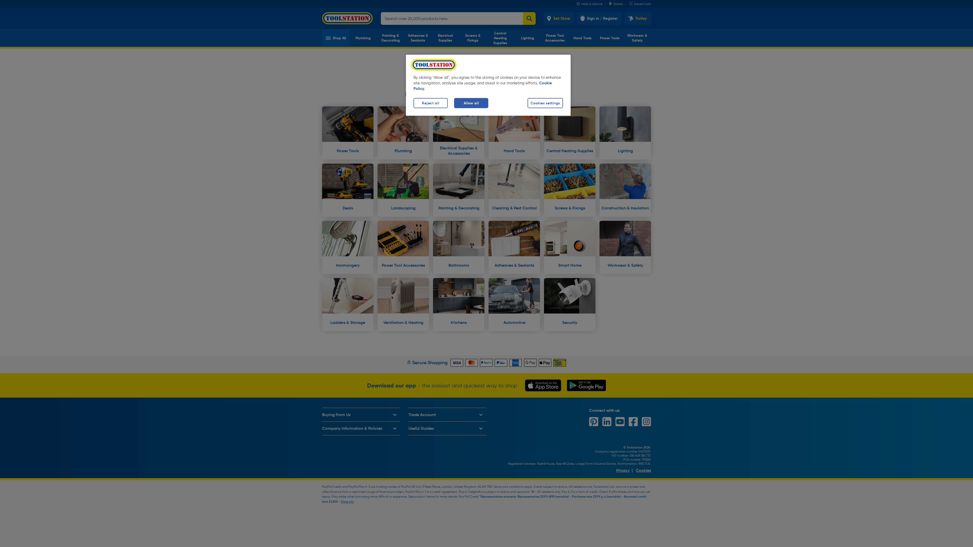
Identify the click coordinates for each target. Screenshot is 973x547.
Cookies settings (545, 103)
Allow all (471, 103)
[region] (488, 85)
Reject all (430, 103)
